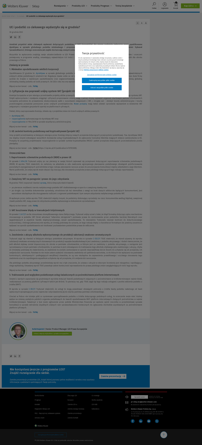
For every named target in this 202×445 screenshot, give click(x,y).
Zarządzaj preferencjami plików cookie (102, 75)
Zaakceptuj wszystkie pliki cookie (102, 80)
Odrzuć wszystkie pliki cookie (101, 88)
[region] (102, 71)
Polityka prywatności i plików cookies (96, 70)
